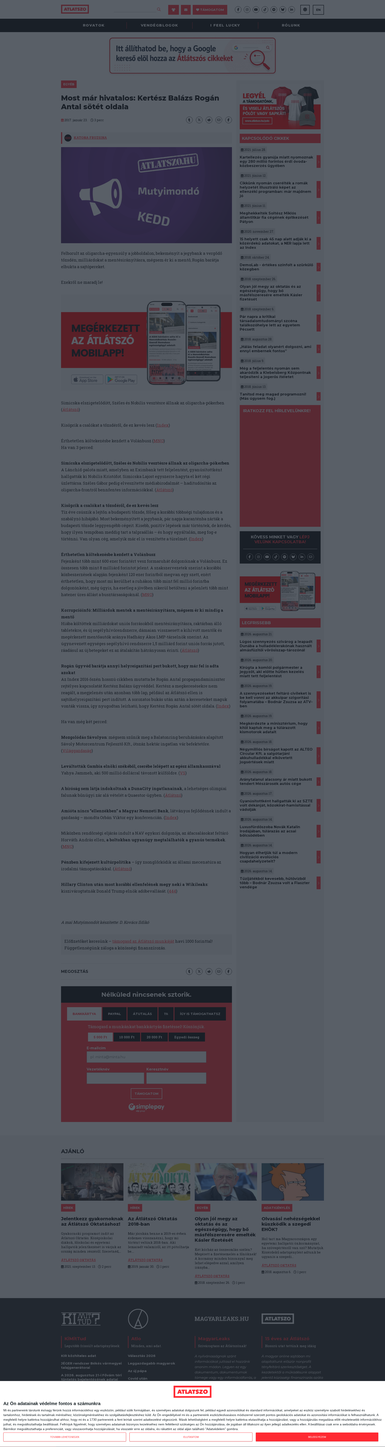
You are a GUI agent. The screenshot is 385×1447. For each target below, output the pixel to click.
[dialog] (192, 1414)
